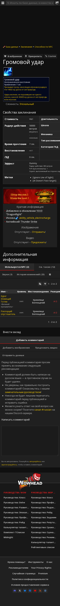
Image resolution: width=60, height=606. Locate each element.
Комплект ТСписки (14, 532)
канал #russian (43, 409)
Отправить (38, 232)
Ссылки (52, 56)
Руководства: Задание (43, 517)
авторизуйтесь (35, 461)
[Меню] (3, 3)
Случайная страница (23, 573)
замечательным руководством (23, 392)
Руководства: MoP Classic (44, 492)
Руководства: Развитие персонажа (17, 507)
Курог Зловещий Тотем (6, 299)
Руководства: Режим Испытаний (44, 537)
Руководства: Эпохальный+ (17, 512)
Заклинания (26, 46)
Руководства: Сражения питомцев (44, 527)
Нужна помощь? (16, 562)
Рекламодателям (18, 567)
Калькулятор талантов (16, 527)
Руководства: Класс (14, 497)
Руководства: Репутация (44, 522)
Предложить (38, 242)
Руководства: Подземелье (44, 507)
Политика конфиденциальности (30, 579)
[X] (20, 590)
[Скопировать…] (40, 284)
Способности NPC (44, 46)
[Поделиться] (57, 3)
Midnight (8, 537)
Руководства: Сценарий (44, 532)
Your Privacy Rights (41, 567)
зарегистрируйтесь (9, 464)
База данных (12, 46)
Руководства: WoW (15, 492)
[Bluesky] (25, 590)
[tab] (17, 267)
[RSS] (40, 590)
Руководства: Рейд (14, 522)
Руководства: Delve (14, 502)
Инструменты (36, 562)
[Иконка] (7, 71)
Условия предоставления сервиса (30, 584)
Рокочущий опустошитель (8, 312)
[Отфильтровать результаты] (45, 284)
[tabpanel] (30, 302)
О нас (49, 562)
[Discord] (15, 590)
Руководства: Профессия (17, 517)
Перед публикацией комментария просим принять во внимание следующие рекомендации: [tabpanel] (28, 413)
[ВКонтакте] (45, 590)
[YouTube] (35, 590)
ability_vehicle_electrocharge (34, 217)
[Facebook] (30, 590)
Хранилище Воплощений (38, 301)
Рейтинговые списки (42, 547)
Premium (43, 573)
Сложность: (13, 104)
